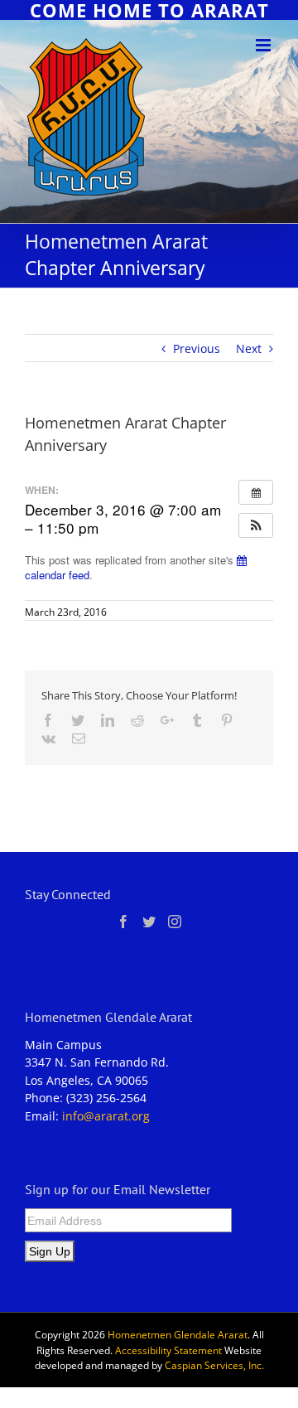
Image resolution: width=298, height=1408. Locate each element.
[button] (255, 525)
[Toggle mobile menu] (264, 45)
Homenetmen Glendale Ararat (178, 1335)
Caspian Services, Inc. (214, 1365)
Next (249, 348)
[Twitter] (149, 921)
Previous (196, 348)
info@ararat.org (106, 1116)
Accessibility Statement (168, 1350)
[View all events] (255, 492)
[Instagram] (174, 921)
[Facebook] (123, 921)
